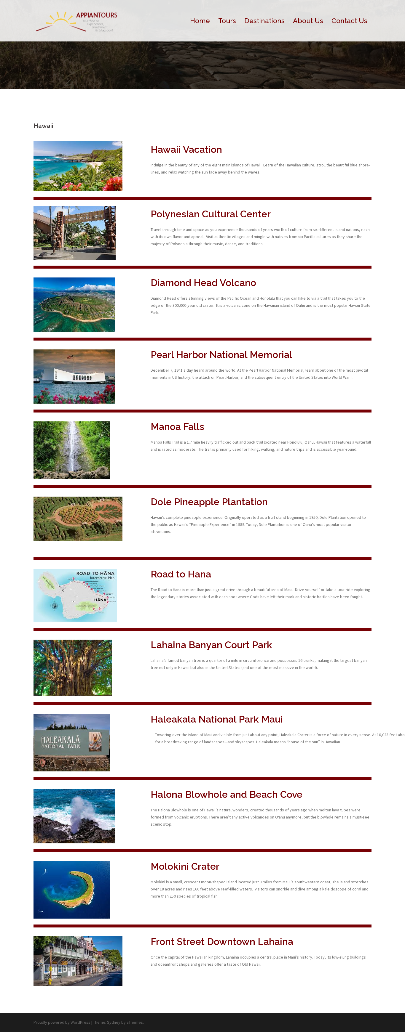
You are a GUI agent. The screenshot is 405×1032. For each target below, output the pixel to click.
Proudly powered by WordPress (62, 1022)
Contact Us (349, 21)
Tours (227, 21)
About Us (308, 21)
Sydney (113, 1022)
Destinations (264, 21)
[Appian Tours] (77, 20)
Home (200, 21)
